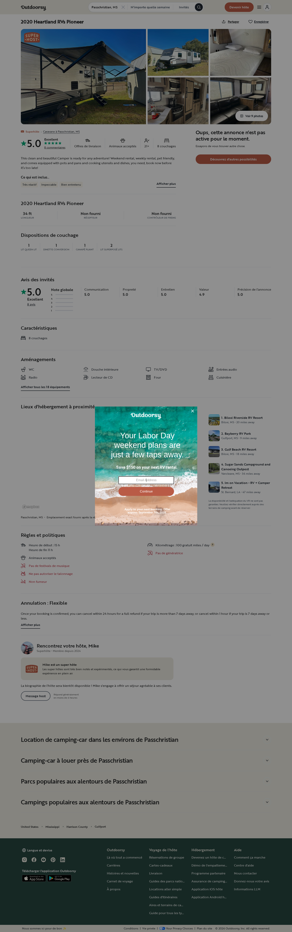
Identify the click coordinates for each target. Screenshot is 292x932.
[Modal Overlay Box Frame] (146, 466)
